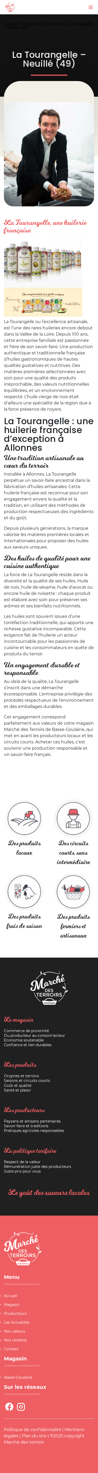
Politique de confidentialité (32, 1429)
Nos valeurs (14, 1331)
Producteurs (32, 24)
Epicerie (55, 24)
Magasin (11, 1304)
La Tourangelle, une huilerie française (45, 226)
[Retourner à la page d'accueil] (10, 6)
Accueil (10, 24)
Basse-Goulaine (18, 1377)
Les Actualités (16, 1322)
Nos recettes (15, 1340)
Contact (11, 1349)
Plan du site (34, 1435)
